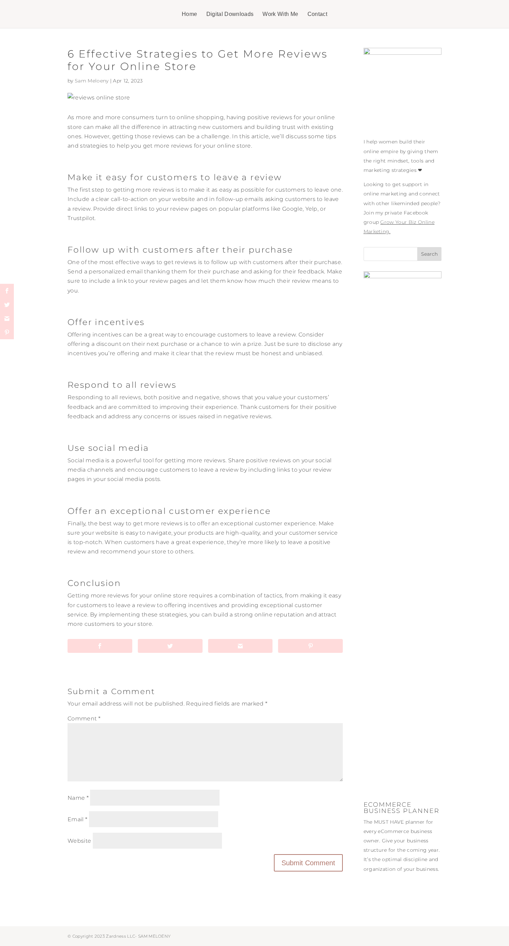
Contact (317, 14)
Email (77, 819)
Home (189, 14)
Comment (84, 718)
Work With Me (280, 14)
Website (79, 841)
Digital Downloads (229, 14)
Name (78, 798)
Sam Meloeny (92, 81)
